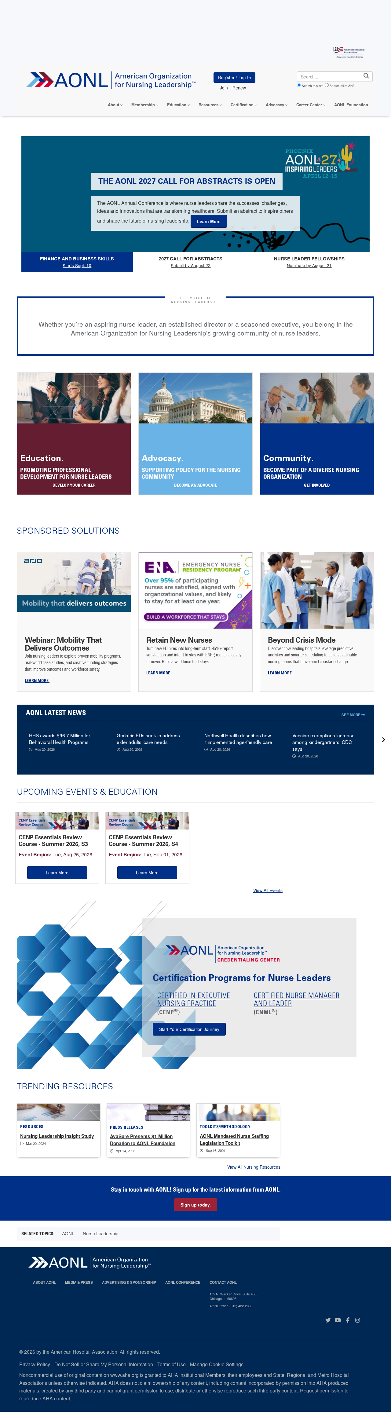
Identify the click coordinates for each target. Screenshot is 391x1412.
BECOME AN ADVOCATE (195, 486)
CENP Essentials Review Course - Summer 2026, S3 (53, 841)
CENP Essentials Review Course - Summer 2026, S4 (143, 841)
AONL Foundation (351, 104)
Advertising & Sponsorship (129, 1282)
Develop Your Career (74, 486)
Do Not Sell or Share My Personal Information (103, 1364)
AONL (68, 1233)
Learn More (57, 872)
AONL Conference (182, 1282)
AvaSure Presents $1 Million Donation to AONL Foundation (142, 1140)
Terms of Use (171, 1364)
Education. (42, 458)
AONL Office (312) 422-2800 (231, 1306)
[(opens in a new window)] (74, 584)
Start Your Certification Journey (189, 1029)
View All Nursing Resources (253, 1167)
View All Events (268, 890)
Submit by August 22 (190, 262)
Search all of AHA (342, 86)
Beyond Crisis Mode (302, 639)
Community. (288, 458)
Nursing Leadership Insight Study (57, 1136)
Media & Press (79, 1282)
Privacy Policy (34, 1364)
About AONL (44, 1282)
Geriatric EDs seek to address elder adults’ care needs (148, 738)
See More (351, 714)
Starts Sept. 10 (77, 262)
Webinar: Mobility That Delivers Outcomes (63, 643)
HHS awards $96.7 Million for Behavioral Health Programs (59, 738)
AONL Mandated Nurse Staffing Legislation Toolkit (234, 1139)
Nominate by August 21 (309, 262)
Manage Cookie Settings (216, 1364)
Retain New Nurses (179, 639)
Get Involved (317, 486)
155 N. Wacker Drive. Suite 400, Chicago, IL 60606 (233, 1296)
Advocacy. (163, 458)
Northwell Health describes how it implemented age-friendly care (238, 738)
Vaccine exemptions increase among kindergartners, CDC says (323, 742)
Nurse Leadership (100, 1233)
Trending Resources (65, 1086)
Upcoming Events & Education (87, 791)
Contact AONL (223, 1282)
